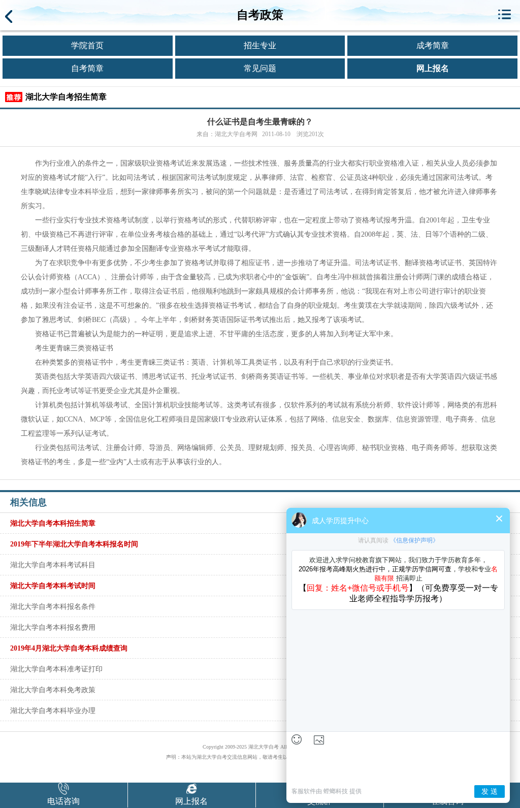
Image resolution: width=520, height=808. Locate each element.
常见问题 (260, 68)
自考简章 (87, 68)
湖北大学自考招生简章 (66, 96)
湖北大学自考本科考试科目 (52, 565)
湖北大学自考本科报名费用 (52, 627)
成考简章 (432, 45)
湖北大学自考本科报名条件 (52, 606)
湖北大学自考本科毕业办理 (52, 710)
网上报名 (432, 68)
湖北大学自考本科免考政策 (52, 690)
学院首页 (87, 45)
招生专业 (260, 45)
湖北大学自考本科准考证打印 (56, 669)
